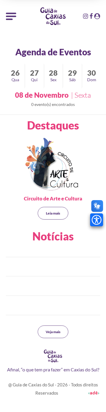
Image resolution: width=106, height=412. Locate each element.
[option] (53, 165)
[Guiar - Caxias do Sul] (53, 16)
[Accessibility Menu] (96, 219)
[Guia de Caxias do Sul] (53, 356)
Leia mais (53, 213)
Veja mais (53, 332)
